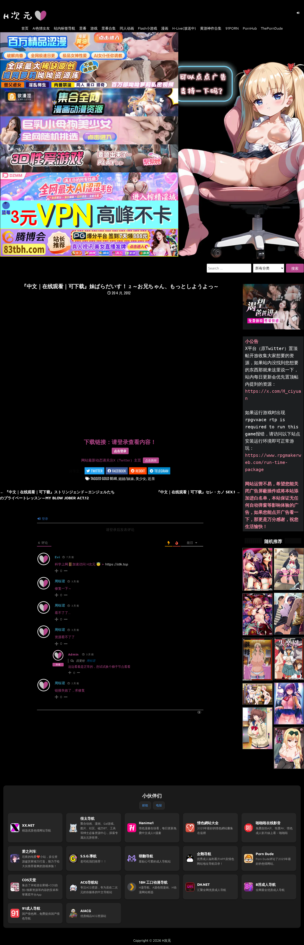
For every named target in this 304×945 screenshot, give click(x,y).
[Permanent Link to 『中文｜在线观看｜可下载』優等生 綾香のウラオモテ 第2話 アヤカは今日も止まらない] (289, 703)
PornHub (250, 28)
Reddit (140, 471)
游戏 (93, 28)
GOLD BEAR (109, 478)
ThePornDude (272, 28)
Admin (73, 654)
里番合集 (108, 28)
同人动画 (127, 28)
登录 (44, 518)
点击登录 (120, 451)
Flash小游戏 (147, 28)
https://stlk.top (116, 564)
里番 (82, 28)
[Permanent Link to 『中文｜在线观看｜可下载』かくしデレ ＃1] (257, 614)
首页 (24, 28)
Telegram (161, 471)
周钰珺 (60, 581)
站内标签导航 (64, 28)
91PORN (232, 28)
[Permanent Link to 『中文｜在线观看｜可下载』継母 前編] (257, 659)
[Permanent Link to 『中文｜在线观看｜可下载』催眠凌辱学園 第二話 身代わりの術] (257, 569)
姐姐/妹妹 (126, 478)
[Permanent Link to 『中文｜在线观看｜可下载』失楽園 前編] (289, 658)
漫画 (164, 28)
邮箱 (145, 805)
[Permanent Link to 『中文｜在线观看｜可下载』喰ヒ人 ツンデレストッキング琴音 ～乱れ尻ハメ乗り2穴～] (289, 747)
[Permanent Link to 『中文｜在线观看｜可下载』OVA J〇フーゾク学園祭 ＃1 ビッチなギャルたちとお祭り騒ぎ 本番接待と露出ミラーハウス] (257, 728)
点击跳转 (151, 460)
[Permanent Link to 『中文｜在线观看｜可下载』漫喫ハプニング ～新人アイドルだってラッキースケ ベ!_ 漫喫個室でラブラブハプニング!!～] (257, 694)
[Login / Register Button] (298, 12)
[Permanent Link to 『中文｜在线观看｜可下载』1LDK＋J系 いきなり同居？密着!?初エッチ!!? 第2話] (289, 569)
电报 (159, 805)
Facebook (119, 471)
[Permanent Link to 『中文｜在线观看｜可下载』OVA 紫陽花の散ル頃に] (289, 613)
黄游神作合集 (210, 28)
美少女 (141, 478)
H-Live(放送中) (184, 28)
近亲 (151, 478)
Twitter (97, 471)
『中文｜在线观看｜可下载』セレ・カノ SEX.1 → (198, 492)
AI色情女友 (41, 28)
